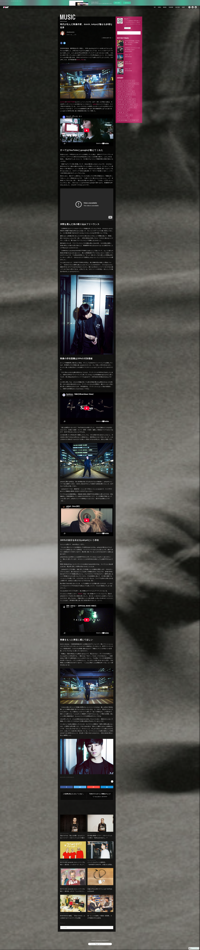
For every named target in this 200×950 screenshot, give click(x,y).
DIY (120, 96)
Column (132, 107)
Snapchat (196, 7)
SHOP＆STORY (133, 83)
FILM (128, 88)
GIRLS (159, 7)
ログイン (127, 3)
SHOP (183, 7)
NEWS (121, 81)
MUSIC (164, 7)
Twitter (192, 7)
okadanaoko (70, 32)
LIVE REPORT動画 (124, 120)
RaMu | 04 (127, 61)
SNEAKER (122, 99)
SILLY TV (130, 81)
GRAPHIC (131, 102)
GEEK (131, 99)
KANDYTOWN (71, 102)
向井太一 (81, 593)
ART (121, 88)
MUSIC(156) (63, 777)
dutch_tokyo (80, 59)
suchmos (62, 102)
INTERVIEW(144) (70, 777)
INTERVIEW (123, 104)
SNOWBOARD (130, 94)
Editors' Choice (123, 109)
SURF (120, 94)
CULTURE (177, 7)
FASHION (171, 7)
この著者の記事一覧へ (106, 37)
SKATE (130, 91)
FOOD (130, 86)
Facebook (189, 7)
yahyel (95, 104)
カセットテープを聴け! (125, 115)
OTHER (135, 120)
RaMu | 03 (127, 68)
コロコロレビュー (123, 117)
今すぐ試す (117, 2)
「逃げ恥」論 (122, 112)
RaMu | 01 (127, 54)
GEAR (121, 102)
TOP (155, 7)
